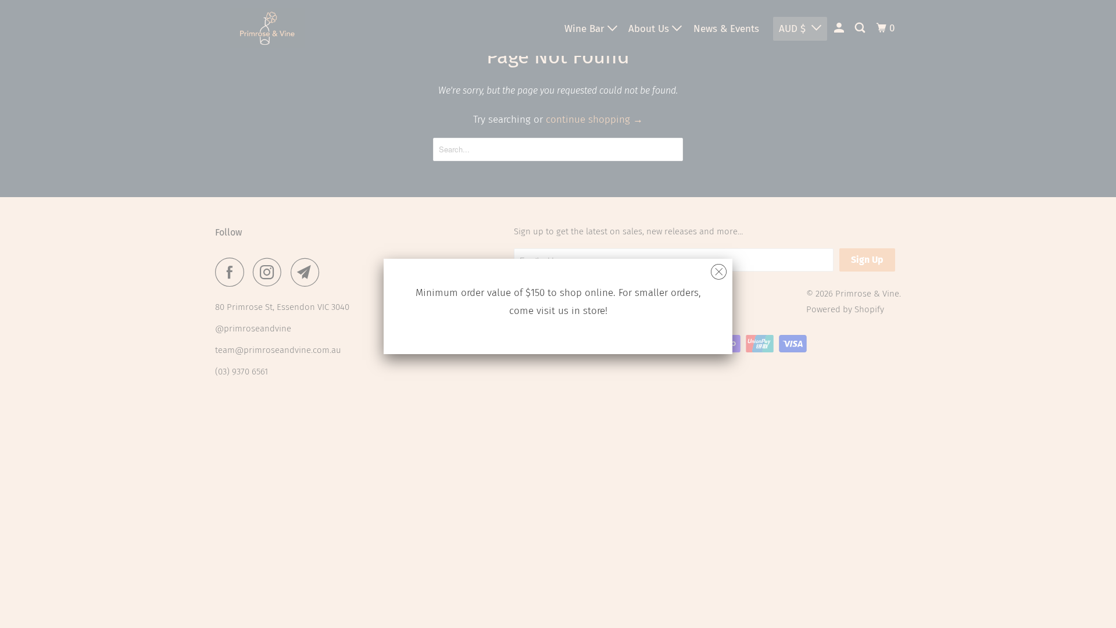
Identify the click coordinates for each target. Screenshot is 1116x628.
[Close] (719, 269)
